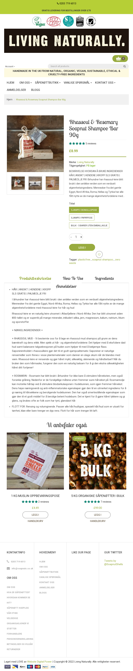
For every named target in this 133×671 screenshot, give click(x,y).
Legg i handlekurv (35, 515)
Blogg (43, 593)
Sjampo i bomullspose (84, 210)
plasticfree (84, 259)
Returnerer (13, 649)
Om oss (11, 587)
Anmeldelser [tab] (66, 286)
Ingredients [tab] (104, 278)
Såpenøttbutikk (48, 572)
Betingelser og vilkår (20, 644)
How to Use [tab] (73, 278)
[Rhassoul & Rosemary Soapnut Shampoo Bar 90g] (18, 183)
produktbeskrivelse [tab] (35, 278)
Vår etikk (12, 613)
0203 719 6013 (68, 3)
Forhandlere (14, 634)
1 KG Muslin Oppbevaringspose (35, 496)
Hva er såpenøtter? (18, 592)
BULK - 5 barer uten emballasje (89, 225)
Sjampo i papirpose (81, 217)
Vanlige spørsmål (50, 577)
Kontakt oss (46, 582)
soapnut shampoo (102, 259)
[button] (77, 143)
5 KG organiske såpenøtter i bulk (97, 496)
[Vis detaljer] (50, 514)
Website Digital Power (39, 661)
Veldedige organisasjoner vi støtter (18, 623)
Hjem (9, 99)
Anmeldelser (47, 587)
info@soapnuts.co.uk (22, 568)
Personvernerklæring (20, 639)
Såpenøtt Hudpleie (18, 608)
